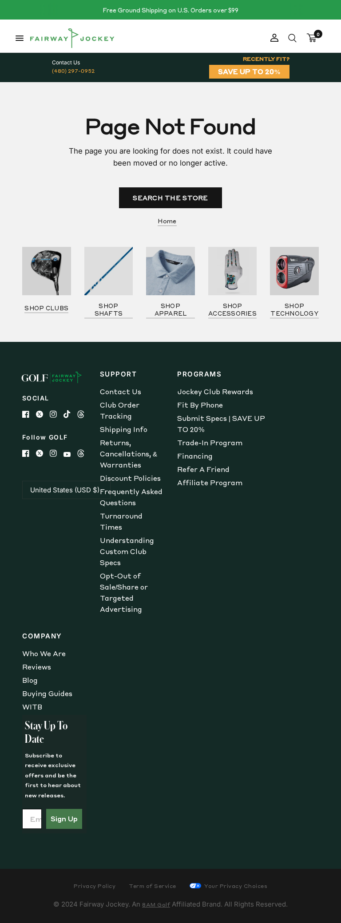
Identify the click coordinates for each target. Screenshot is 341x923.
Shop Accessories (232, 309)
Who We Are (44, 653)
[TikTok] (70, 414)
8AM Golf (156, 904)
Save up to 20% (249, 71)
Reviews (36, 666)
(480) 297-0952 (73, 70)
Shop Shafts (109, 309)
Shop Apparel (171, 309)
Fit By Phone (200, 404)
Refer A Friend (203, 469)
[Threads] (84, 414)
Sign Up (64, 818)
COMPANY (42, 636)
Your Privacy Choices (235, 886)
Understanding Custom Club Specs (127, 551)
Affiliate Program (209, 482)
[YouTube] (70, 454)
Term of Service (152, 886)
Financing (195, 456)
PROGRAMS (199, 374)
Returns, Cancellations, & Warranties (128, 453)
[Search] (292, 38)
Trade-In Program (209, 442)
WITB (32, 706)
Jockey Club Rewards (215, 391)
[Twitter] (43, 414)
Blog (30, 680)
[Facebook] (29, 414)
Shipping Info (123, 429)
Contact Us (120, 391)
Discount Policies (130, 478)
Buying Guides (47, 693)
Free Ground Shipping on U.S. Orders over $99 (170, 10)
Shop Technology (294, 309)
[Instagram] (56, 414)
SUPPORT (118, 374)
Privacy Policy (94, 886)
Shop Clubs (46, 308)
